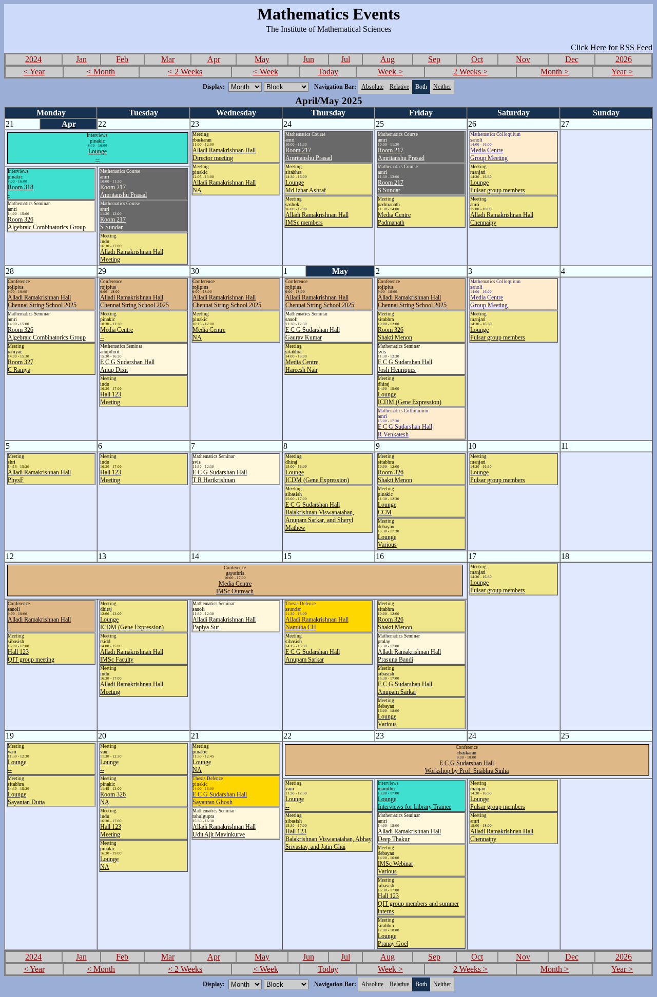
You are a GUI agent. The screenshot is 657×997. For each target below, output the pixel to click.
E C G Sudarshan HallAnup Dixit (127, 365)
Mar (168, 59)
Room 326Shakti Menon (395, 333)
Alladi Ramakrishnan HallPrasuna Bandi (409, 655)
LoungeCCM (387, 508)
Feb (122, 59)
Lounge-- (97, 155)
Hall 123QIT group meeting (31, 655)
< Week (265, 71)
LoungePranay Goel (393, 939)
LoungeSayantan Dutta (26, 798)
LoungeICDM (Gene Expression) (409, 398)
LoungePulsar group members (497, 186)
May (262, 59)
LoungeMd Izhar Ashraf (305, 186)
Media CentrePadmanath (394, 218)
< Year (34, 71)
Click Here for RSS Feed (611, 47)
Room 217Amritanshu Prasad (308, 154)
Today (328, 71)
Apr (213, 59)
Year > (622, 71)
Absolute (372, 86)
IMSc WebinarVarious (395, 867)
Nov (523, 59)
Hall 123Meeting (110, 398)
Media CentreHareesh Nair (301, 365)
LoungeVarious (387, 540)
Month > (554, 71)
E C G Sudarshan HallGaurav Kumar (312, 333)
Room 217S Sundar (390, 186)
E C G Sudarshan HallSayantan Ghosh (219, 798)
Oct (477, 59)
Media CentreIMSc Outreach (235, 587)
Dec (571, 59)
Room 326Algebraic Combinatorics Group (47, 223)
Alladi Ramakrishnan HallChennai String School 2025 (42, 301)
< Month (101, 71)
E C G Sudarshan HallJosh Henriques (405, 365)
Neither (442, 86)
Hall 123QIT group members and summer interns (418, 903)
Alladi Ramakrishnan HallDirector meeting (224, 154)
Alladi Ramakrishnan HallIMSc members (317, 218)
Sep (434, 59)
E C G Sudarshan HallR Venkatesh (405, 430)
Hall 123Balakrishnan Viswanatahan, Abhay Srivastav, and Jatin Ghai (328, 839)
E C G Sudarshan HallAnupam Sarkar (312, 655)
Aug (387, 59)
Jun (308, 59)
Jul (345, 59)
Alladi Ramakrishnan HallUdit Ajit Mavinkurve (224, 830)
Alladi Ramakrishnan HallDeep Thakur (409, 835)
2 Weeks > (470, 71)
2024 (33, 59)
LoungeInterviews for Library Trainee (414, 802)
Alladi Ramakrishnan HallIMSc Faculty (131, 655)
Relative (399, 86)
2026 (623, 59)
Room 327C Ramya (20, 365)
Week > (390, 71)
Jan (81, 59)
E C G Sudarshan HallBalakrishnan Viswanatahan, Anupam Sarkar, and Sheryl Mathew (319, 516)
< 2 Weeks (185, 71)
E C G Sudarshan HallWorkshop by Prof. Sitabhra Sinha (467, 767)
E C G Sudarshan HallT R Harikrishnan (219, 476)
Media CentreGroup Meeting (489, 154)
